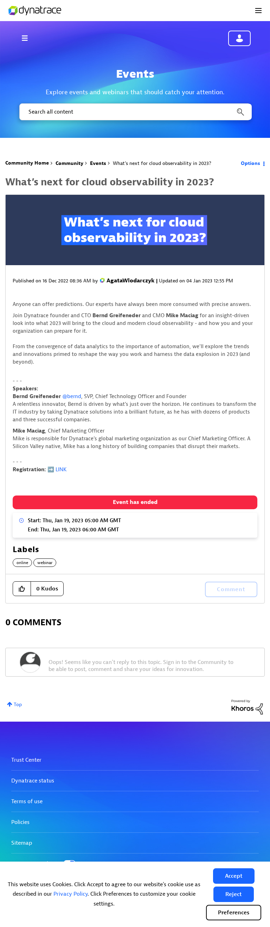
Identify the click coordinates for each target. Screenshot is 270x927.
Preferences (233, 912)
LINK (61, 469)
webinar (44, 562)
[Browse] (28, 38)
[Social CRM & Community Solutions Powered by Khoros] (247, 707)
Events (98, 163)
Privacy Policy (70, 893)
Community (69, 163)
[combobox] (135, 111)
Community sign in (239, 38)
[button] (234, 876)
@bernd (71, 396)
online (22, 562)
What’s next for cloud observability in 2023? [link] (162, 163)
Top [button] (18, 705)
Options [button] (250, 163)
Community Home (27, 163)
